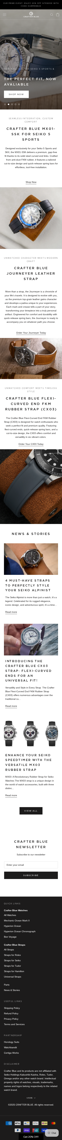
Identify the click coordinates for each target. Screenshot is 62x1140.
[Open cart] (57, 14)
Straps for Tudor (12, 966)
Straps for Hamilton (14, 971)
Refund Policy (11, 1013)
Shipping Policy (12, 1008)
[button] (31, 1136)
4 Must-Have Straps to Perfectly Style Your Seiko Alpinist (28, 585)
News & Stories (12, 990)
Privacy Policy (11, 1019)
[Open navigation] (4, 14)
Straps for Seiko (12, 960)
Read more (11, 612)
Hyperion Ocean (12, 926)
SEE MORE (15, 94)
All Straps (9, 949)
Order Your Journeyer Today (31, 332)
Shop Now (31, 182)
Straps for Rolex (12, 955)
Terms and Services (14, 1024)
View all (31, 811)
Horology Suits (11, 1042)
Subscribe (31, 875)
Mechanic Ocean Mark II (17, 920)
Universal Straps (12, 976)
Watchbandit (10, 1047)
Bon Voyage (10, 936)
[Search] (51, 14)
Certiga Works (11, 1053)
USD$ (30, 1098)
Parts (6, 984)
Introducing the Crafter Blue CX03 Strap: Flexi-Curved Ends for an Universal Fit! (28, 671)
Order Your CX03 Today (31, 444)
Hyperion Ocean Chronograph (20, 931)
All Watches (10, 915)
